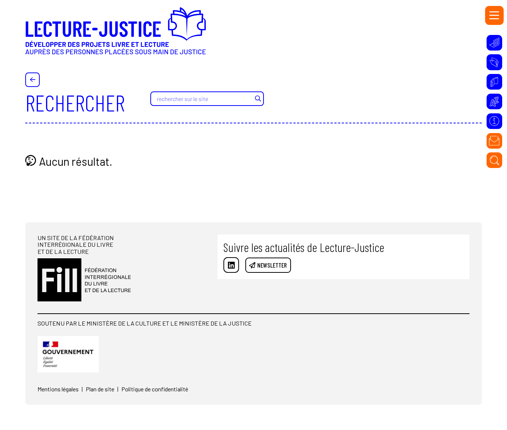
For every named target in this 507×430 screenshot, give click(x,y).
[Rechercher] (494, 160)
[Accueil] (115, 36)
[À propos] (494, 121)
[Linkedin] (231, 265)
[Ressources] (494, 62)
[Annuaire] (494, 82)
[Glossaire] (494, 101)
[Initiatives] (494, 43)
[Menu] (494, 15)
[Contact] (494, 141)
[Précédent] (32, 79)
